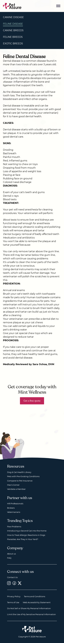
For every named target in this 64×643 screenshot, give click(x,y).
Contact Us (12, 577)
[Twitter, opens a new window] (19, 583)
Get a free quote (32, 400)
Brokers (11, 508)
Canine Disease (13, 17)
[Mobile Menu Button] (58, 6)
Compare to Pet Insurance (19, 480)
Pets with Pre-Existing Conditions (23, 476)
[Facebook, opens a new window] (14, 583)
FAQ (9, 558)
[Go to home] (12, 5)
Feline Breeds (13, 37)
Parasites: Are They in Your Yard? (22, 539)
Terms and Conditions (34, 596)
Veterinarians (13, 512)
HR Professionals (15, 503)
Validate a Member (16, 489)
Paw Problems (14, 526)
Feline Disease (13, 23)
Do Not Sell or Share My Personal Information (29, 608)
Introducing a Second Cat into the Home (26, 531)
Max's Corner (13, 485)
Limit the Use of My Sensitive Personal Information (31, 614)
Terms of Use (13, 602)
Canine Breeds (13, 30)
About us (11, 554)
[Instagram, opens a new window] (9, 583)
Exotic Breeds (13, 43)
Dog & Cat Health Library (19, 472)
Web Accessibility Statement (36, 602)
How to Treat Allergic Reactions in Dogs (26, 535)
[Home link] (32, 629)
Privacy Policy (13, 596)
